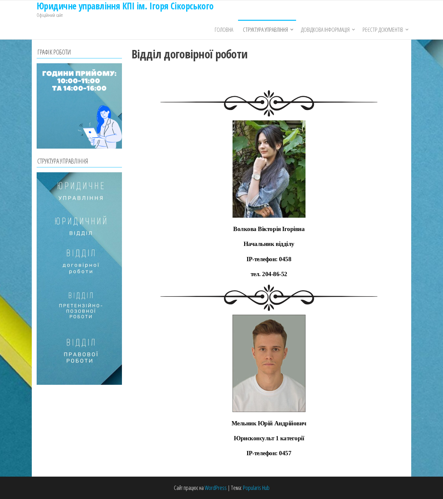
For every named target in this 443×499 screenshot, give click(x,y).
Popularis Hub (256, 488)
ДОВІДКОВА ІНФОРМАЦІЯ (325, 29)
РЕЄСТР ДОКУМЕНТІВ (383, 29)
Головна (224, 29)
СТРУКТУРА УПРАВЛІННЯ (265, 29)
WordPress (216, 488)
